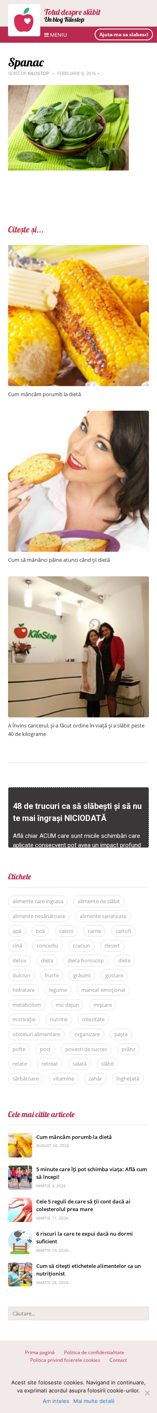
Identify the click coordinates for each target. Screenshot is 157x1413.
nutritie (59, 1019)
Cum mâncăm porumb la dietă (44, 394)
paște (121, 1034)
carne (94, 931)
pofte (18, 1049)
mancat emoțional (103, 989)
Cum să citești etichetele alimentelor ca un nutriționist (88, 1270)
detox (19, 960)
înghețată (127, 1078)
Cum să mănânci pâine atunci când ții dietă (59, 559)
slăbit (107, 1063)
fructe (52, 975)
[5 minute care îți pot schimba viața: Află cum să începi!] (20, 1170)
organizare (87, 1034)
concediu (47, 945)
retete (19, 1063)
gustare (114, 975)
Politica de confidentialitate (94, 1352)
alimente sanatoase (103, 916)
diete (124, 960)
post (45, 1049)
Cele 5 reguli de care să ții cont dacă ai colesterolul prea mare (83, 1205)
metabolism (26, 1004)
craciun (81, 945)
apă (16, 931)
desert (112, 945)
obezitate (93, 1019)
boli (40, 931)
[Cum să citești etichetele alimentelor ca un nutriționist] (20, 1266)
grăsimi (82, 975)
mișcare (102, 1004)
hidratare (23, 989)
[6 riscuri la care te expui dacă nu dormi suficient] (20, 1234)
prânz (128, 1049)
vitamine (63, 1078)
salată (79, 1063)
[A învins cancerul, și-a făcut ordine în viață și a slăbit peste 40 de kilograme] (78, 580)
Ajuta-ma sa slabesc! (123, 34)
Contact (118, 1360)
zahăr (95, 1078)
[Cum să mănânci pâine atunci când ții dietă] (78, 415)
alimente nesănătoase (38, 916)
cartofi (123, 931)
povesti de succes (86, 1049)
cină (17, 945)
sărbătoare (25, 1078)
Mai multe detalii (93, 1401)
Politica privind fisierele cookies (65, 1360)
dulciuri (21, 975)
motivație (23, 1019)
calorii (66, 931)
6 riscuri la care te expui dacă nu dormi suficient (84, 1237)
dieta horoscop (86, 960)
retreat (49, 1063)
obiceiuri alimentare (36, 1034)
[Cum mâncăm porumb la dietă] (78, 249)
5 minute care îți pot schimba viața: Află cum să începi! (91, 1173)
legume (58, 989)
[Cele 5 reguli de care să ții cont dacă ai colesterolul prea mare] (20, 1202)
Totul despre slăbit (72, 12)
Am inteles (56, 1401)
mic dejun (67, 1004)
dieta (47, 960)
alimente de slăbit (99, 901)
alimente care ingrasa (37, 901)
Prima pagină (40, 1352)
